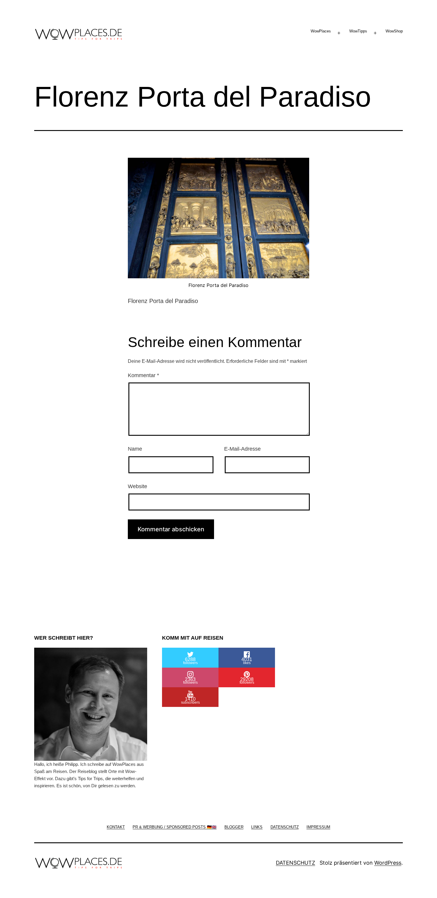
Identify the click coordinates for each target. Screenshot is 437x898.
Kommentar (143, 375)
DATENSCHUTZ (295, 863)
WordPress (387, 863)
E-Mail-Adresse (242, 449)
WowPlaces (321, 31)
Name (135, 449)
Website (137, 486)
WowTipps (358, 31)
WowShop (394, 31)
